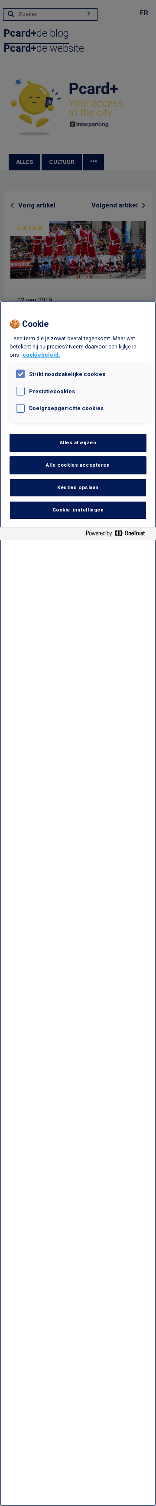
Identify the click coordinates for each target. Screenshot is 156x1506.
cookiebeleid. (41, 354)
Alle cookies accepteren (78, 465)
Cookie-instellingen (78, 510)
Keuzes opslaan (78, 487)
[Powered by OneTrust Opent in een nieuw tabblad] (119, 535)
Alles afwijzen (78, 442)
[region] (78, 903)
